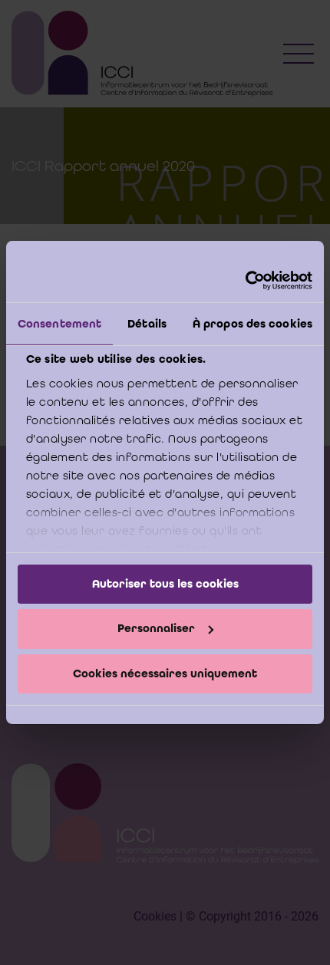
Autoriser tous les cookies (165, 583)
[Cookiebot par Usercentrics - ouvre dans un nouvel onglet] (245, 281)
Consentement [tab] (59, 323)
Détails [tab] (147, 323)
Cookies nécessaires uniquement (165, 673)
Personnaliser (156, 628)
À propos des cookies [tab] (252, 323)
